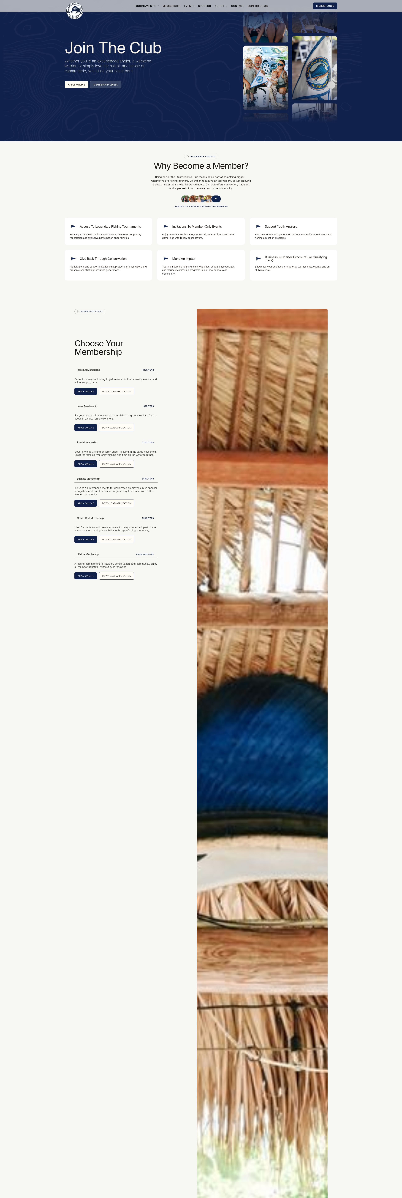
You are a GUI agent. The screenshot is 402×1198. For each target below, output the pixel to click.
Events (189, 6)
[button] (146, 6)
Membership (171, 6)
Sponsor (204, 6)
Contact (237, 6)
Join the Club (258, 6)
